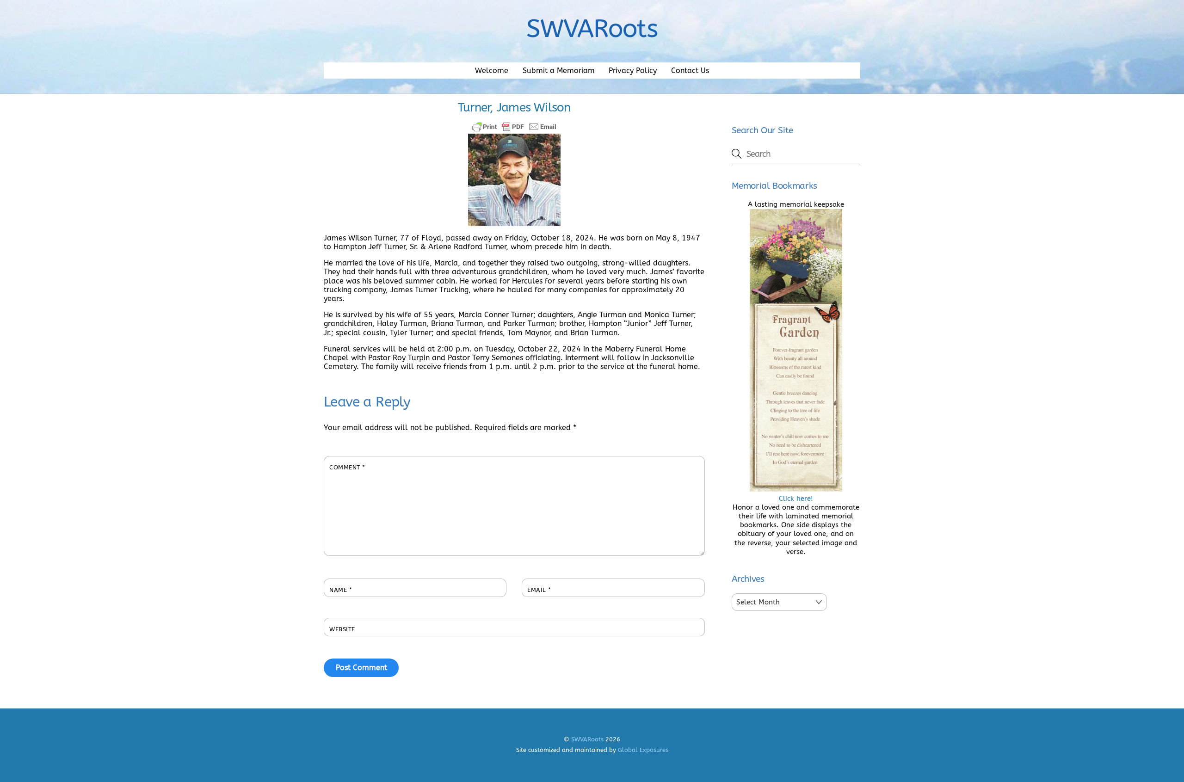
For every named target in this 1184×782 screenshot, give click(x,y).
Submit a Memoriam (559, 70)
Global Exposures (643, 749)
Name (340, 589)
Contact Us (690, 70)
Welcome (491, 70)
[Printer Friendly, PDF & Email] (514, 127)
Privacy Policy (633, 70)
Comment (347, 467)
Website (342, 629)
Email (539, 589)
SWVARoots (587, 739)
